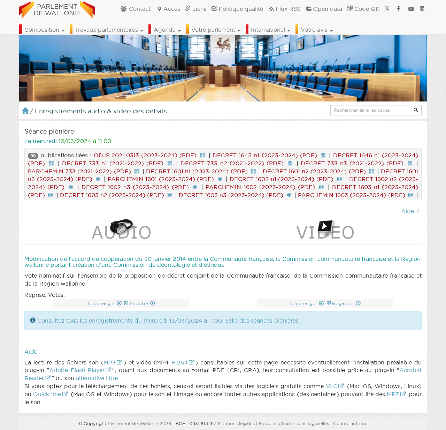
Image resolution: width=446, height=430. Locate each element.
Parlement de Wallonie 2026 (139, 423)
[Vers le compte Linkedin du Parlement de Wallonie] (422, 8)
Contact (139, 8)
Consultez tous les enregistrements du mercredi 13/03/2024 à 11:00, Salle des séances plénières (168, 320)
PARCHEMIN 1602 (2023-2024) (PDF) (260, 186)
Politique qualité (240, 8)
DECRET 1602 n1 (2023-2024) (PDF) (281, 178)
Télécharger (102, 303)
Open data (327, 8)
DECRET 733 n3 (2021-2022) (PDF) (352, 163)
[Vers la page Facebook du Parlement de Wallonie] (398, 8)
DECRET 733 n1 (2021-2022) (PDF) (113, 163)
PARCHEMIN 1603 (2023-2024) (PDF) (351, 194)
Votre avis (315, 29)
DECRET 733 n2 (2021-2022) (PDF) (232, 163)
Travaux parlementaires (107, 29)
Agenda (165, 29)
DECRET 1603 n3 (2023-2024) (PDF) (231, 194)
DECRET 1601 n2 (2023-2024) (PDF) (314, 171)
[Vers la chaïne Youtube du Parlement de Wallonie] (411, 8)
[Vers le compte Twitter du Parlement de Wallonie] (387, 8)
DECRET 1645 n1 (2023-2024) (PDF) (265, 155)
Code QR (366, 8)
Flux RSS (288, 8)
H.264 (179, 362)
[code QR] (202, 155)
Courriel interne (350, 423)
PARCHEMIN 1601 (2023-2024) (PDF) (161, 178)
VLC (331, 386)
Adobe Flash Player (77, 370)
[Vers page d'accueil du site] (57, 8)
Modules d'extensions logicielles (294, 423)
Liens (199, 8)
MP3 (109, 362)
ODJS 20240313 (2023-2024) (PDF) (145, 155)
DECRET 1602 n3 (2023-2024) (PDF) (135, 186)
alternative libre (97, 378)
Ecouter (140, 303)
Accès (171, 8)
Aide (407, 211)
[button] (416, 110)
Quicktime (47, 394)
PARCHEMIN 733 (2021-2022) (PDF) (79, 171)
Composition (42, 29)
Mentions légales (236, 423)
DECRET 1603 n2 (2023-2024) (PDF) (112, 194)
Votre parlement (214, 29)
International (269, 29)
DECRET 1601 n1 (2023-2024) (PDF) (197, 171)
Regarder (344, 303)
